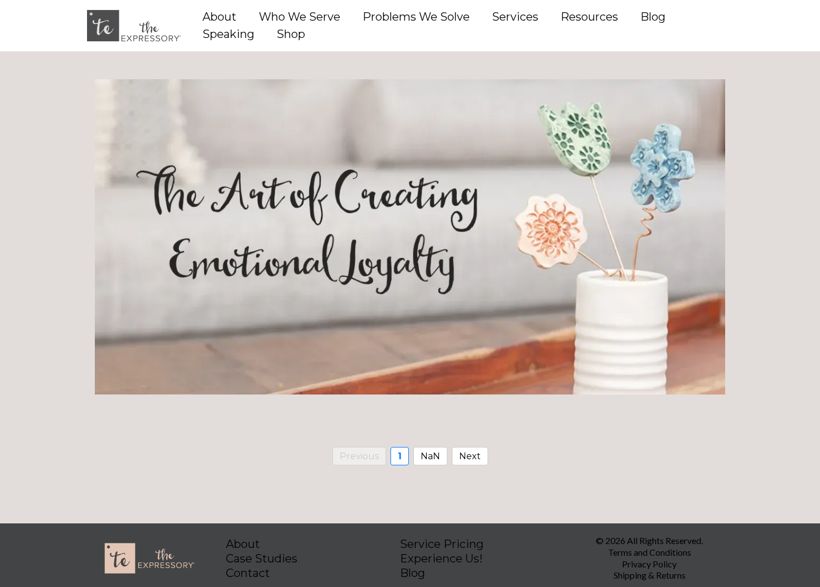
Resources (589, 16)
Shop (291, 34)
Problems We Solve (416, 16)
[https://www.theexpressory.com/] (133, 25)
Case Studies (261, 558)
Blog (652, 16)
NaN (430, 456)
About (219, 16)
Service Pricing (442, 544)
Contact (248, 573)
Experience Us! (441, 558)
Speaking (228, 34)
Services (515, 16)
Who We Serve (299, 16)
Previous (359, 456)
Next (470, 456)
